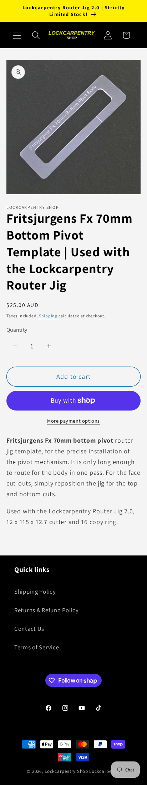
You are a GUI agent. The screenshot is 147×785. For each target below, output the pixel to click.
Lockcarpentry (104, 771)
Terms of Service (36, 647)
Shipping (48, 315)
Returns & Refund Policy (46, 610)
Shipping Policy (35, 591)
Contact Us (29, 629)
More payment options (73, 420)
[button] (17, 35)
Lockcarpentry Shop (66, 771)
